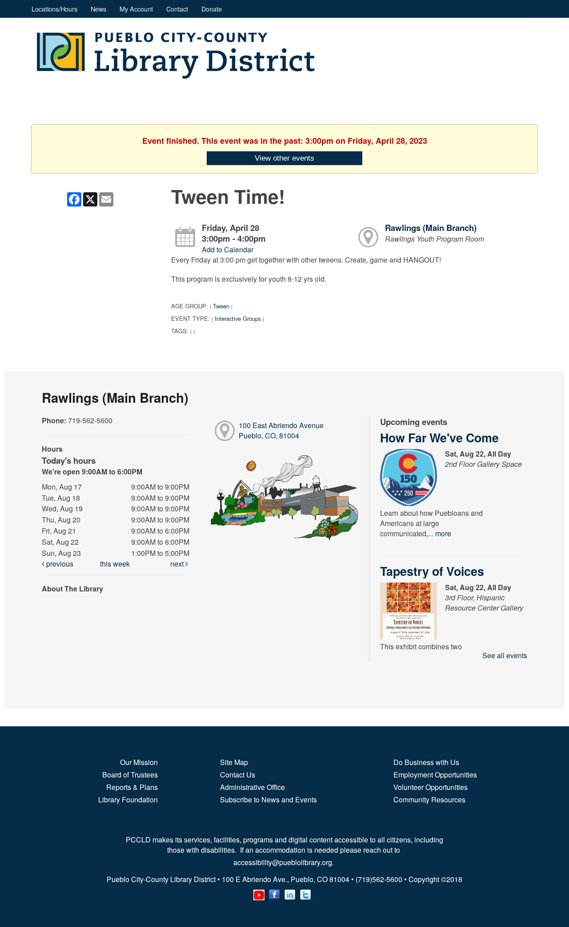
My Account (136, 8)
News (98, 8)
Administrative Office (252, 787)
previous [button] (58, 564)
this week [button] (115, 564)
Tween (221, 306)
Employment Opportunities (435, 774)
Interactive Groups (238, 318)
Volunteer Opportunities (430, 787)
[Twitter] (305, 893)
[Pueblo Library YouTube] (258, 893)
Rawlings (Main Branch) (431, 228)
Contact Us (237, 774)
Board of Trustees (130, 774)
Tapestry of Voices (432, 571)
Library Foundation (128, 799)
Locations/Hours (54, 8)
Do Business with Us (426, 762)
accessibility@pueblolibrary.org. (284, 862)
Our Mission (139, 762)
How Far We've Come (439, 437)
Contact (177, 8)
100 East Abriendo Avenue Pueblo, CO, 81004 (281, 430)
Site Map (234, 762)
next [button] (177, 564)
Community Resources (429, 799)
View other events (284, 158)
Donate (211, 8)
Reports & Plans (132, 787)
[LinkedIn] (290, 893)
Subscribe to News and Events (268, 799)
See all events (504, 655)
